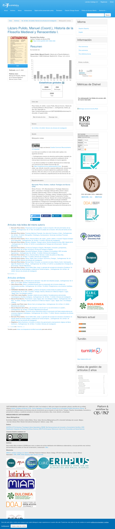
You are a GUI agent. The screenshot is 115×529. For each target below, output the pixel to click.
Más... (47, 447)
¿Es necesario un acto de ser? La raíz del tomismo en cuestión (47, 308)
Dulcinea (35, 429)
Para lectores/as (83, 46)
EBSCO (8, 453)
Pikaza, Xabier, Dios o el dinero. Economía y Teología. (41, 258)
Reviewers (59, 10)
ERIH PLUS (98, 197)
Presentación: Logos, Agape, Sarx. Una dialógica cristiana (41, 299)
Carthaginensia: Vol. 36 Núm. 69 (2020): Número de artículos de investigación (41, 259)
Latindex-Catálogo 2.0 (17, 453)
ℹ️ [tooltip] (63, 83)
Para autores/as (83, 50)
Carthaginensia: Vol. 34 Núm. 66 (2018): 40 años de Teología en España (32, 249)
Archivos (12, 10)
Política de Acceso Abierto (89, 10)
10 (21, 326)
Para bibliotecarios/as (85, 54)
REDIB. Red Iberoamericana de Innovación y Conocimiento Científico (61, 427)
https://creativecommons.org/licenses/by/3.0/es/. (48, 166)
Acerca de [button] (102, 10)
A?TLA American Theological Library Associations (26, 427)
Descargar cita (53, 117)
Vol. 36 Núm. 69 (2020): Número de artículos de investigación (39, 21)
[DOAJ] (21, 504)
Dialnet (27, 453)
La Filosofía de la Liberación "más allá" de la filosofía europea (42, 281)
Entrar (112, 2)
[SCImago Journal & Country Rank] (87, 108)
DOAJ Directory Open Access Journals (32, 454)
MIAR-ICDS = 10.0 (87, 197)
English (81, 32)
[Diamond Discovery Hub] (90, 236)
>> (16, 274)
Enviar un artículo (83, 62)
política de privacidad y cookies (100, 522)
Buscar (108, 15)
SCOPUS (9, 427)
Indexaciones (28, 10)
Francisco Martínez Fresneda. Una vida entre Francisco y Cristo (43, 233)
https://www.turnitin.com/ (84, 359)
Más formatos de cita (39, 117)
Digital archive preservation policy (44, 10)
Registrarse (104, 2)
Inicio (10, 21)
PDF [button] (17, 66)
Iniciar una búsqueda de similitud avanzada (29, 329)
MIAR (18, 454)
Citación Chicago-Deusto (72, 10)
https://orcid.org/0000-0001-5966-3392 (44, 41)
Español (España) (84, 28)
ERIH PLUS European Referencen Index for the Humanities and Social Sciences (61, 429)
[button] (35, 215)
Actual (6, 10)
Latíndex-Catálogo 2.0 (91, 2)
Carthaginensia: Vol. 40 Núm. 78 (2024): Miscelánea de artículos (29, 309)
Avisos (20, 10)
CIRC (15, 454)
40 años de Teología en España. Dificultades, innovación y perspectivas (46, 247)
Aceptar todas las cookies (19, 526)
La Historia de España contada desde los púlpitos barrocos (50, 290)
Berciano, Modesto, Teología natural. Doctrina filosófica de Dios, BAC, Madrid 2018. (49, 242)
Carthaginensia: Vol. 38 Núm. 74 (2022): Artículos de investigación (41, 240)
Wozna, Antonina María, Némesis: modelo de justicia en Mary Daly (44, 255)
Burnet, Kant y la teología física (37, 304)
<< (8, 326)
